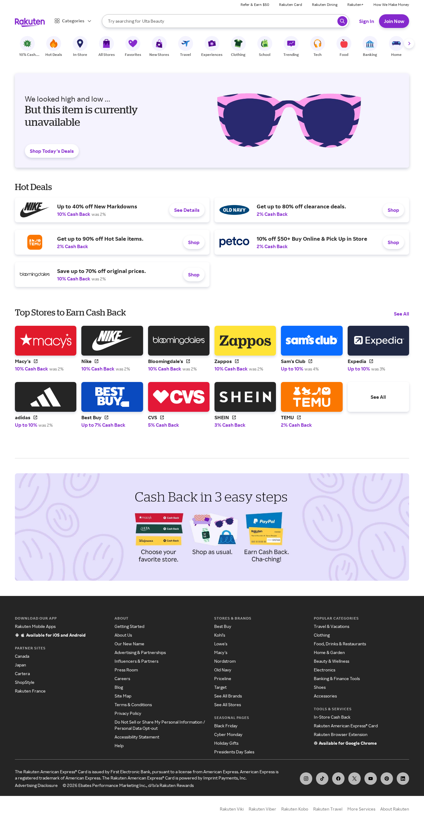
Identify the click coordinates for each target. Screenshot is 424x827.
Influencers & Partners (136, 661)
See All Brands (228, 695)
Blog (119, 687)
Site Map (123, 695)
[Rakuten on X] (354, 778)
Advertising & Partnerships (140, 652)
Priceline (222, 678)
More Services (361, 808)
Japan (20, 664)
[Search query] (342, 21)
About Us (123, 635)
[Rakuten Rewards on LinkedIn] (403, 778)
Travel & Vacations (331, 626)
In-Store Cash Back (332, 717)
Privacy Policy (128, 713)
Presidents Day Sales (234, 751)
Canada (22, 656)
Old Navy (222, 669)
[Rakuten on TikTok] (322, 778)
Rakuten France (30, 690)
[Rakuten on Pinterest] (387, 778)
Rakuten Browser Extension (341, 734)
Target (220, 687)
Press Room (126, 669)
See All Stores (227, 704)
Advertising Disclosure (36, 785)
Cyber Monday (228, 734)
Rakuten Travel (327, 808)
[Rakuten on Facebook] (338, 778)
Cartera (22, 673)
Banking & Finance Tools (337, 678)
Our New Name (129, 643)
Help (119, 745)
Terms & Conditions (133, 704)
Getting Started (129, 626)
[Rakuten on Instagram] (306, 778)
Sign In (366, 21)
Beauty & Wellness (331, 661)
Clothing (322, 635)
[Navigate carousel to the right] (409, 43)
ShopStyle (24, 682)
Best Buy (222, 626)
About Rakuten (394, 808)
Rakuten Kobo (294, 808)
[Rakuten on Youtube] (370, 778)
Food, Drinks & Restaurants (340, 643)
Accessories (325, 695)
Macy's (220, 652)
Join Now (394, 21)
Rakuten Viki (232, 808)
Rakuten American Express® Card (346, 725)
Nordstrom (225, 661)
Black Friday (225, 725)
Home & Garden (329, 652)
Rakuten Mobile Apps (35, 626)
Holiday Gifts (226, 743)
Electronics (324, 669)
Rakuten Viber (262, 808)
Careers (122, 678)
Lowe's (220, 643)
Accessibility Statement (137, 736)
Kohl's (219, 635)
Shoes (320, 687)
